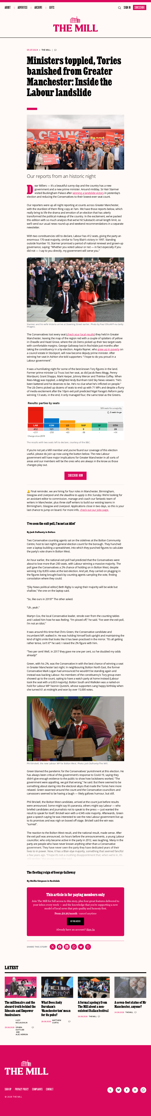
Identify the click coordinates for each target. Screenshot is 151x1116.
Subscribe (139, 8)
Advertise (22, 8)
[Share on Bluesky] (81, 947)
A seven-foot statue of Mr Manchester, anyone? (130, 1004)
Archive (38, 8)
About (8, 8)
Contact (49, 1089)
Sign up (8, 1089)
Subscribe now (75, 476)
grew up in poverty (108, 349)
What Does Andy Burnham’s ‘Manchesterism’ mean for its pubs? (55, 1008)
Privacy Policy (22, 1089)
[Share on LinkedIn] (67, 947)
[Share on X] (53, 947)
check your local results (80, 334)
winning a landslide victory (88, 193)
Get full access (75, 921)
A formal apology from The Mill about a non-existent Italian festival (93, 1006)
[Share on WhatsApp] (74, 947)
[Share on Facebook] (60, 947)
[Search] (119, 7)
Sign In (127, 8)
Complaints (37, 1089)
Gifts (51, 8)
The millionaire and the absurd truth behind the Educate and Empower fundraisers (20, 1008)
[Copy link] (88, 947)
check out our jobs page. (94, 510)
